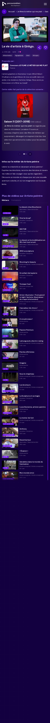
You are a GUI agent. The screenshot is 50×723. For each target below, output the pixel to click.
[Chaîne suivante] (30, 154)
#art (28, 55)
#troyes (35, 55)
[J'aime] (45, 47)
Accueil (11, 11)
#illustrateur (7, 55)
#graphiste (19, 55)
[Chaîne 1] (24, 154)
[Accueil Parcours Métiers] (11, 4)
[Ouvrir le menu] (45, 4)
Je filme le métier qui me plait (29, 11)
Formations (16, 200)
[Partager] (39, 47)
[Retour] (4, 11)
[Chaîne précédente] (20, 154)
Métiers (5, 200)
